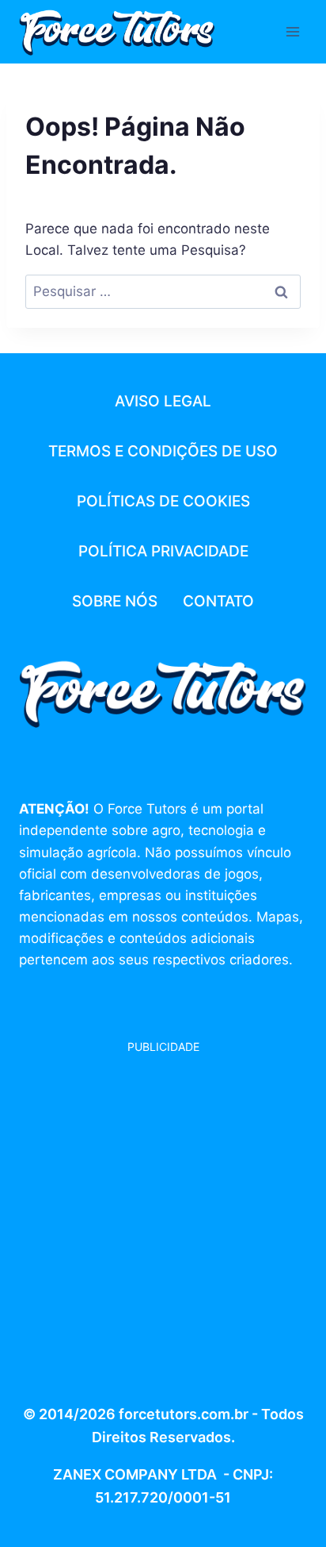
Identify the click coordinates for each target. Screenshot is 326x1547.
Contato (218, 601)
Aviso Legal (163, 401)
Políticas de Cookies (163, 501)
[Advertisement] (163, 1219)
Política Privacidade (163, 551)
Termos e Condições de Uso (163, 451)
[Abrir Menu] (292, 31)
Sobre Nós (114, 601)
